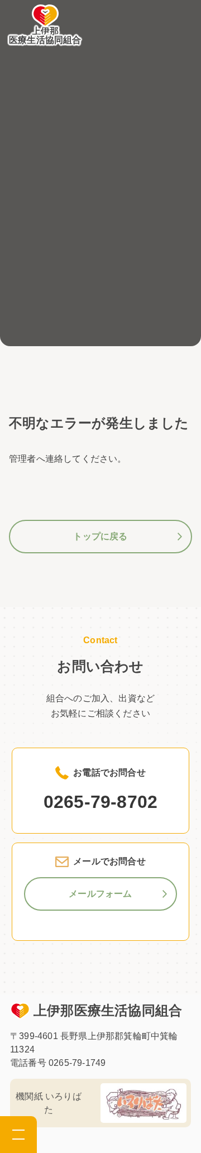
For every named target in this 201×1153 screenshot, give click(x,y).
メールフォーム (100, 893)
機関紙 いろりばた (49, 1103)
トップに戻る (100, 536)
